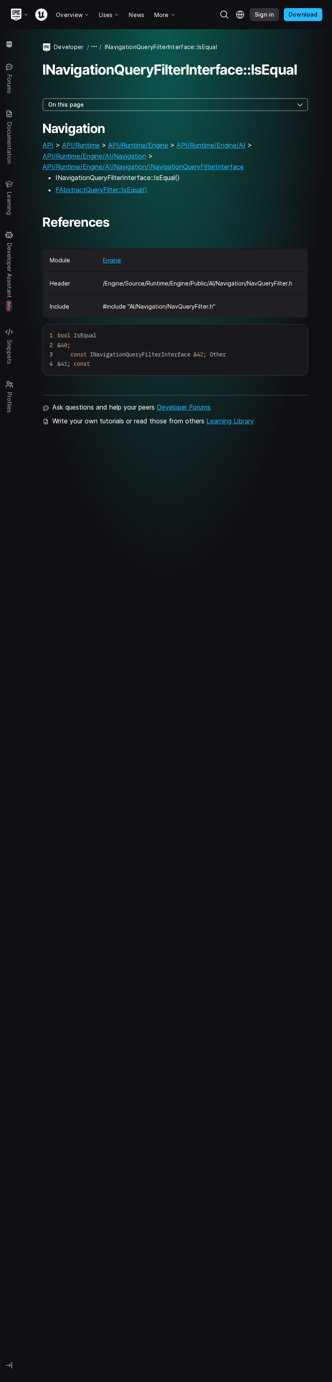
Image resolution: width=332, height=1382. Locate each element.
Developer (69, 46)
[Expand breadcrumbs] (94, 47)
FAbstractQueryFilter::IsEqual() (101, 190)
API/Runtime (81, 145)
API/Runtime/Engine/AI (211, 145)
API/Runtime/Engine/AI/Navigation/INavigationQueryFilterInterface (143, 167)
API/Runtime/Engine (138, 145)
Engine (112, 260)
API (48, 145)
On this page (66, 104)
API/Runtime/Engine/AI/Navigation (94, 156)
